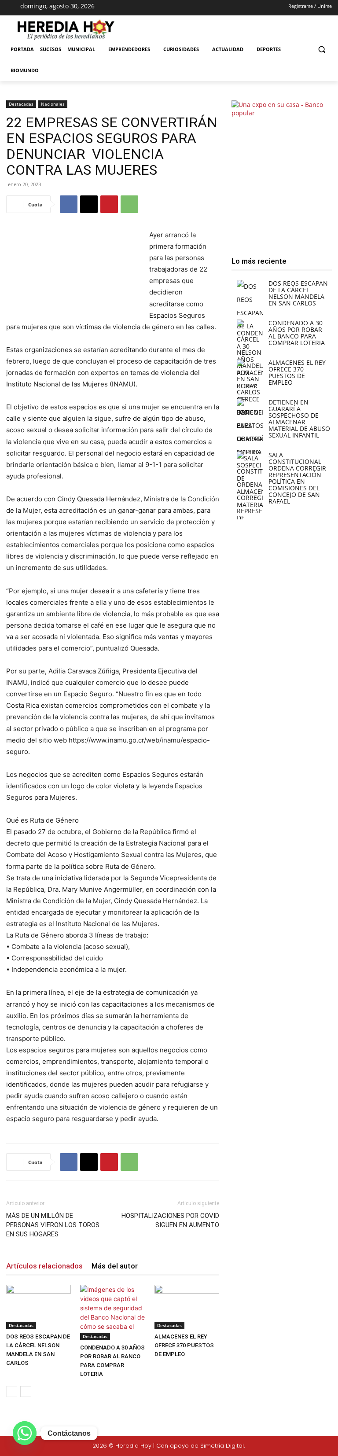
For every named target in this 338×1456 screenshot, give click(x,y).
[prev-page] (11, 1391)
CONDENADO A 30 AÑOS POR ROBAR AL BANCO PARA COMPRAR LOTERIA (296, 333)
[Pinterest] (109, 204)
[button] (321, 49)
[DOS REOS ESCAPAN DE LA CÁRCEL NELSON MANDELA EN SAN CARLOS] (38, 1307)
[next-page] (25, 1391)
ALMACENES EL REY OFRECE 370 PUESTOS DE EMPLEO (184, 1345)
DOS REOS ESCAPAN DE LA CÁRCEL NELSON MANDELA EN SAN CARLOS (298, 293)
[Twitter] (304, 1446)
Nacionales (53, 104)
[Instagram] (166, 8)
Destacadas (21, 104)
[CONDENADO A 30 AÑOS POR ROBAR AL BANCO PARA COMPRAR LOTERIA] (112, 1312)
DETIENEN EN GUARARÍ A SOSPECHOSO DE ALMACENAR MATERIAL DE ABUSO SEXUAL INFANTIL (299, 418)
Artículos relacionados (44, 1265)
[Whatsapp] (25, 1433)
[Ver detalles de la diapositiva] (281, 170)
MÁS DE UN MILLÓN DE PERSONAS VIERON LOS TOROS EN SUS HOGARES (52, 1225)
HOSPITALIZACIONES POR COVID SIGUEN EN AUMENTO (170, 1220)
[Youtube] (197, 8)
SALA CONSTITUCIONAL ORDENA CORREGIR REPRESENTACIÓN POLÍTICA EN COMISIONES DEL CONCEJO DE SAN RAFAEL (297, 478)
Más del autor (115, 1265)
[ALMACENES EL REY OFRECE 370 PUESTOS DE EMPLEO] (186, 1307)
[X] (181, 8)
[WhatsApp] (129, 204)
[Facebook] (150, 8)
